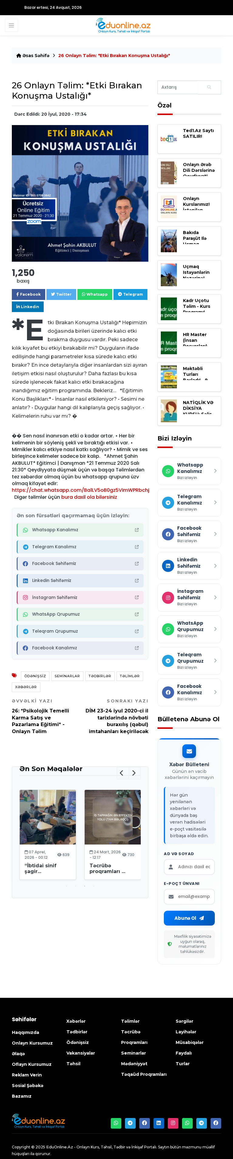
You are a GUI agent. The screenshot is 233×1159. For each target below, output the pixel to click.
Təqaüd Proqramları (144, 1074)
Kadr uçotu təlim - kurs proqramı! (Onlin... (196, 309)
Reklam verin (27, 1075)
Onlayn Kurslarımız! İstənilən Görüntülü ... (197, 207)
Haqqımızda (25, 1032)
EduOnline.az (59, 1146)
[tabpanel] (47, 836)
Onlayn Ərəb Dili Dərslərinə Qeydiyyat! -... (199, 170)
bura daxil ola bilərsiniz (89, 497)
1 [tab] (66, 886)
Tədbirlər (100, 676)
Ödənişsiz (35, 676)
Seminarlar (67, 676)
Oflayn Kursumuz (32, 1064)
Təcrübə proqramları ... (107, 868)
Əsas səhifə (35, 55)
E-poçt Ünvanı (182, 883)
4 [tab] (94, 886)
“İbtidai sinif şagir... (40, 868)
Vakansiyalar (80, 1053)
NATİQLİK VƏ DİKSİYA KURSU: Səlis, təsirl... (198, 411)
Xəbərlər (26, 687)
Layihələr (186, 1032)
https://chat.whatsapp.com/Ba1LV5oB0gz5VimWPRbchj (80, 490)
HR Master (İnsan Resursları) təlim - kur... (197, 343)
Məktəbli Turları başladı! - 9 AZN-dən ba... (199, 377)
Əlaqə (18, 1053)
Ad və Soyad (179, 854)
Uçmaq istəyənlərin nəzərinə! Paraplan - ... (197, 275)
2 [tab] (76, 886)
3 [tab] (85, 886)
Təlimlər (130, 676)
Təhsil (73, 1063)
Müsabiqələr (190, 1042)
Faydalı (184, 1053)
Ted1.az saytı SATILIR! (198, 133)
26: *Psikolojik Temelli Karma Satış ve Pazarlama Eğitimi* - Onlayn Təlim (40, 716)
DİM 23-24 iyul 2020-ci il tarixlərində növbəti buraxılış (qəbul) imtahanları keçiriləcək (117, 716)
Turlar (183, 1063)
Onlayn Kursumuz (32, 1043)
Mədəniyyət (134, 1063)
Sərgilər (184, 1021)
